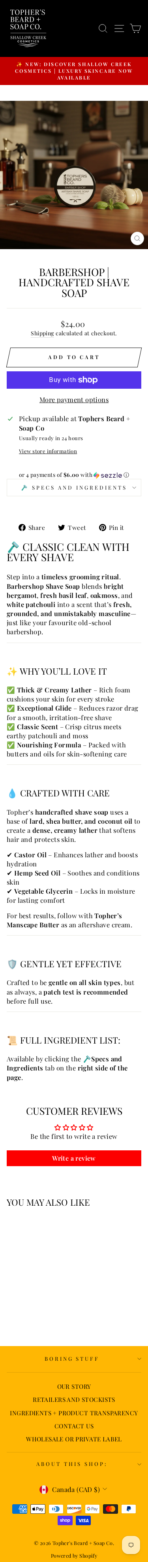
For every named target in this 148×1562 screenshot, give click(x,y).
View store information (48, 451)
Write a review (74, 1158)
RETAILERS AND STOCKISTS (74, 1399)
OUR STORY (74, 1386)
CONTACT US (74, 1426)
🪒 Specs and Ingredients (74, 487)
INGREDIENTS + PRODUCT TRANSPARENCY (74, 1413)
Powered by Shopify (74, 1555)
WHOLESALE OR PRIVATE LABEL (74, 1439)
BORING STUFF (72, 1358)
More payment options (74, 399)
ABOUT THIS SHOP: (72, 1463)
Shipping (42, 333)
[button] (74, 475)
